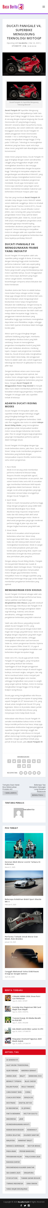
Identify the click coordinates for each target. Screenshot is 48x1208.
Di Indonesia (12, 1108)
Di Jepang (26, 1108)
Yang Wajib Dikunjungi (16, 1189)
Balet (22, 1076)
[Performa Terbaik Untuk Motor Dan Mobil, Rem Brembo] (24, 920)
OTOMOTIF (16, 46)
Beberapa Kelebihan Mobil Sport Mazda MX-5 (23, 900)
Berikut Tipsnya (13, 1081)
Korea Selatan (13, 1135)
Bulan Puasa (12, 1087)
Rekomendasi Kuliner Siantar (20, 1167)
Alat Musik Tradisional (17, 1065)
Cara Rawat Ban (14, 1092)
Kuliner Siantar (31, 1135)
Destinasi (10, 1103)
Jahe (21, 1119)
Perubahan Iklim (14, 1156)
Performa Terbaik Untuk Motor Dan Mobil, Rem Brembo (21, 937)
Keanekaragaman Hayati (17, 1124)
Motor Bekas (34, 1146)
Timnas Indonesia (14, 1183)
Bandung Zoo (35, 1076)
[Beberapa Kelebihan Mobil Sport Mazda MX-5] (24, 883)
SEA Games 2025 (13, 1173)
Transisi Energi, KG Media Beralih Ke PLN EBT (26, 1019)
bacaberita (23, 43)
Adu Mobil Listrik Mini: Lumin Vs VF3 (27, 1029)
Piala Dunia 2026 (32, 1156)
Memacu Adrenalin (15, 1146)
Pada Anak (11, 1151)
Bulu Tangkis (28, 1087)
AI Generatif (12, 1060)
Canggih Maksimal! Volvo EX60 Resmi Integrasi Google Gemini (22, 972)
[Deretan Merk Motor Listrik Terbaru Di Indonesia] (24, 845)
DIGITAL (25, 1012)
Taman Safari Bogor (30, 1178)
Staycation (11, 1178)
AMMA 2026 (11, 1076)
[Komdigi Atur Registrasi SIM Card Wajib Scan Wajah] (8, 1009)
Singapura (28, 1173)
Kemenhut (32, 1130)
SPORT (25, 1001)
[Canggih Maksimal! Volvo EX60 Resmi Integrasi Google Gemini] (24, 956)
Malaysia (10, 1140)
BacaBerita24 (23, 1202)
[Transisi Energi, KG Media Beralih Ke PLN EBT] (8, 1020)
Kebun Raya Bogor (15, 1130)
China (27, 1092)
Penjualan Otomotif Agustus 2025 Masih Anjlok (27, 1040)
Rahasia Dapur (13, 1162)
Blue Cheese (30, 1081)
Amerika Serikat (28, 1070)
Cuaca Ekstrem (13, 1097)
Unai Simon (32, 1183)
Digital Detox (25, 1103)
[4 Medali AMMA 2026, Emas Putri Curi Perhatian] (8, 998)
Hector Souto (30, 1113)
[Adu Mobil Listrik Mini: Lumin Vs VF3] (8, 1031)
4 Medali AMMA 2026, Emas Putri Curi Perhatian (26, 997)
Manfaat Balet (25, 1140)
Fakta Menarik (13, 1113)
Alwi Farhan (12, 1070)
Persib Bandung (27, 1151)
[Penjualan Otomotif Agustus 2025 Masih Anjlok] (8, 1040)
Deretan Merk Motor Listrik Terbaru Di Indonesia (22, 863)
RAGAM (25, 1023)
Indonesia (11, 1119)
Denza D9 (28, 1097)
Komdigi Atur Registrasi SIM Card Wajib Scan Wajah (26, 1008)
